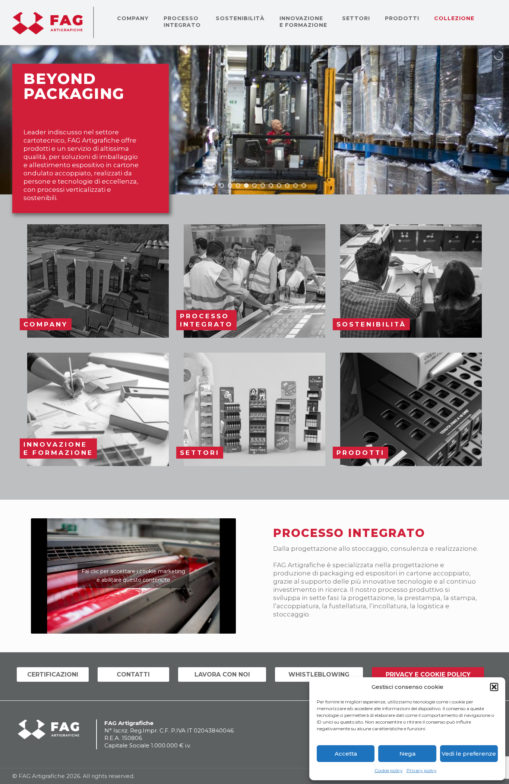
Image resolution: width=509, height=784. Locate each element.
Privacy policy (422, 770)
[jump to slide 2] (213, 185)
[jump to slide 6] (246, 185)
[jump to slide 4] (230, 185)
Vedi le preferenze (469, 753)
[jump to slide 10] (279, 185)
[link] (98, 281)
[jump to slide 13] (303, 185)
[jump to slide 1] (205, 185)
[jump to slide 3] (221, 185)
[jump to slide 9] (271, 185)
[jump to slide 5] (238, 185)
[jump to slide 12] (295, 185)
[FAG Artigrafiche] (47, 22)
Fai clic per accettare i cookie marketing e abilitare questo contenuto (133, 575)
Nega (407, 753)
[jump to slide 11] (287, 185)
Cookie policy (388, 770)
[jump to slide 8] (262, 185)
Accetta (346, 753)
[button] (494, 687)
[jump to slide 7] (254, 185)
